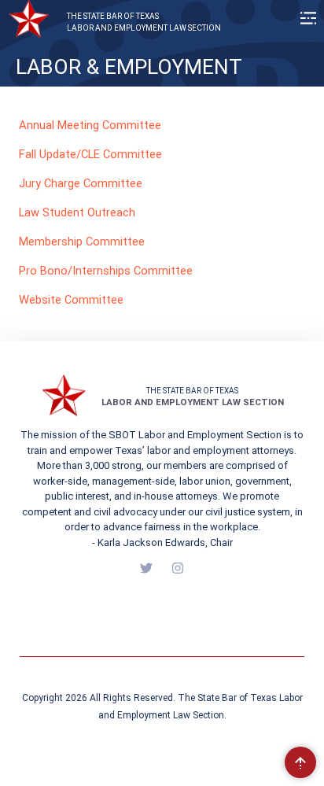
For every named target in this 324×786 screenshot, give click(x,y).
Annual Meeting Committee (90, 125)
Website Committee (71, 300)
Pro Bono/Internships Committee (106, 271)
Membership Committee (82, 241)
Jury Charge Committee (80, 183)
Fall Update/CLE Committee (90, 154)
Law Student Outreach (77, 212)
